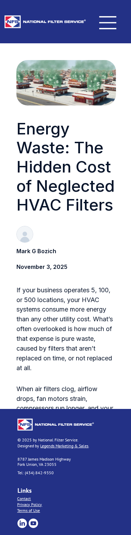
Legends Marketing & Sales (64, 445)
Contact (24, 498)
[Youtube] (33, 523)
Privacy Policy (29, 504)
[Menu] (108, 22)
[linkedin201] (22, 523)
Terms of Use (28, 510)
